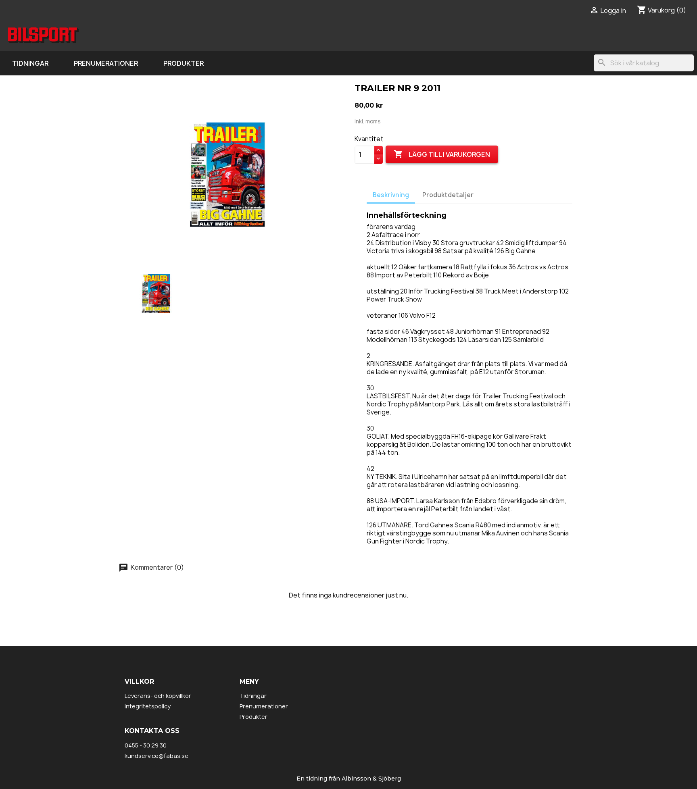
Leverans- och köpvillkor (158, 695)
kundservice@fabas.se (156, 756)
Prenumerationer (106, 63)
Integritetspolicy (148, 706)
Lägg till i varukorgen (442, 154)
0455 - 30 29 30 (146, 745)
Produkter (183, 63)
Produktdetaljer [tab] (448, 195)
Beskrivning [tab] (391, 195)
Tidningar (30, 63)
